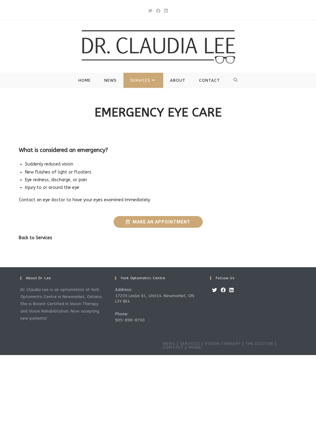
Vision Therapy (223, 343)
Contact (173, 347)
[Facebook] (223, 290)
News (169, 343)
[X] (214, 290)
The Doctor (259, 343)
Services (44, 237)
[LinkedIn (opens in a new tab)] (166, 11)
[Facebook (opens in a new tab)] (158, 11)
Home (194, 347)
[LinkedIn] (231, 290)
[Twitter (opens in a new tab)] (150, 11)
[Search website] (236, 80)
